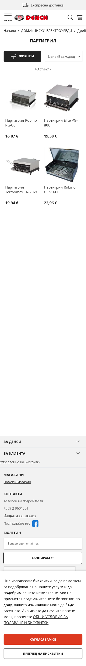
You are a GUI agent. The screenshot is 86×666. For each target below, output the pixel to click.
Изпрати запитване (20, 515)
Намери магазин (17, 482)
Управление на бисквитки (20, 462)
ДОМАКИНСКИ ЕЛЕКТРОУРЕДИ (47, 30)
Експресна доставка (47, 5)
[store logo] (31, 18)
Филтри (26, 56)
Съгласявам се (43, 639)
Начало (10, 30)
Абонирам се (43, 558)
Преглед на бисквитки (43, 653)
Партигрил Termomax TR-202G (21, 189)
